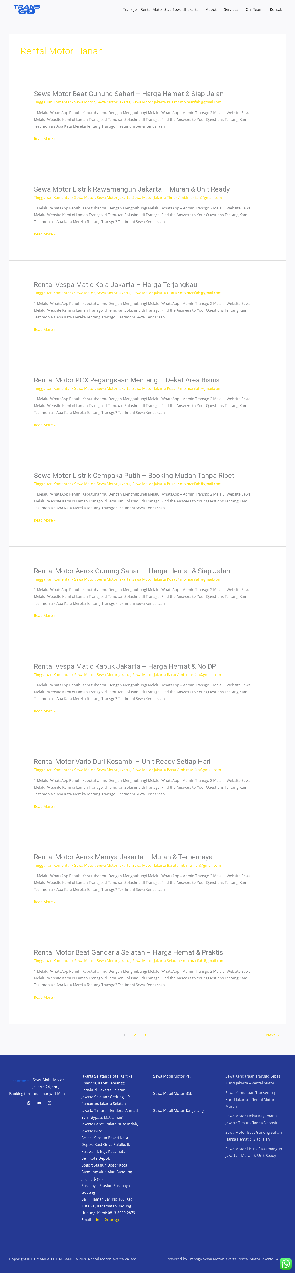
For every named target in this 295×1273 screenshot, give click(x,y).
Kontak (276, 9)
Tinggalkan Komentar (52, 102)
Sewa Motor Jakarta (113, 102)
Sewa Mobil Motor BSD (173, 1093)
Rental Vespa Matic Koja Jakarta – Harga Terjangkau (115, 285)
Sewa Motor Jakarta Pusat (154, 102)
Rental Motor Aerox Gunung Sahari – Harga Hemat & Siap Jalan (132, 571)
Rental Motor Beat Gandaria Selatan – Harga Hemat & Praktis (128, 952)
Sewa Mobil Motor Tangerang (178, 1110)
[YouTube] (39, 1103)
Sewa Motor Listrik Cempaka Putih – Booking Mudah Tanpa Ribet (134, 475)
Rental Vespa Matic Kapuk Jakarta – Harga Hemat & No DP (125, 666)
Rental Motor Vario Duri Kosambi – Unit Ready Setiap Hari (122, 761)
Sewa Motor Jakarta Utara (154, 292)
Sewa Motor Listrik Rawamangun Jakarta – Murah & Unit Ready (132, 189)
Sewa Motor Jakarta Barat (154, 674)
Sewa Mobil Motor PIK (172, 1076)
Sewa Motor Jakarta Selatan (156, 960)
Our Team (254, 9)
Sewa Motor (84, 102)
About (211, 9)
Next (273, 1035)
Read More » (45, 139)
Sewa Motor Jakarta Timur (154, 197)
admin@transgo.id (109, 1219)
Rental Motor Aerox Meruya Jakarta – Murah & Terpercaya (123, 857)
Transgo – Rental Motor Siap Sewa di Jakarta (161, 9)
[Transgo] (49, 1103)
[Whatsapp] (29, 1103)
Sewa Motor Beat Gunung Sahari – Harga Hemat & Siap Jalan (129, 94)
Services (231, 9)
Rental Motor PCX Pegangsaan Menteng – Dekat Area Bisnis (127, 380)
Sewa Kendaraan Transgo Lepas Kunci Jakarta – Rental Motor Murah (252, 1099)
